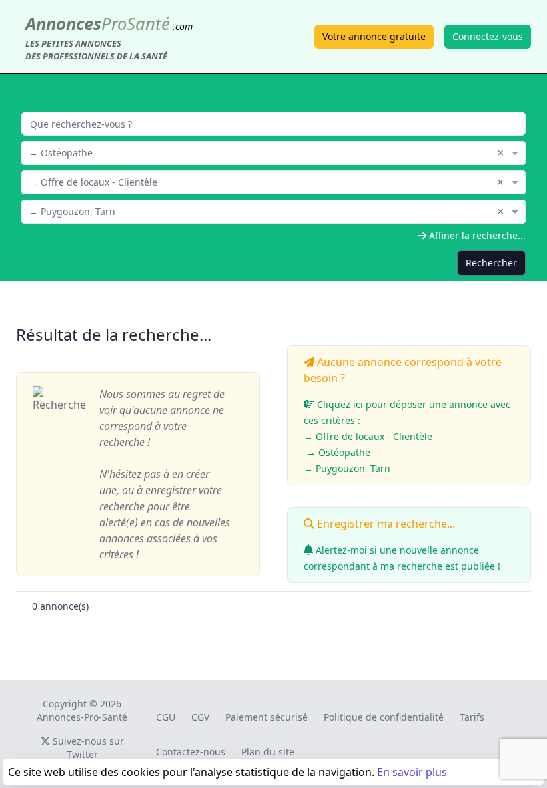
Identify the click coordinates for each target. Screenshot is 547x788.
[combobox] (273, 151)
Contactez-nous (190, 751)
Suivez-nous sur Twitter (87, 748)
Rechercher (491, 262)
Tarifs (472, 717)
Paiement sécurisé (266, 717)
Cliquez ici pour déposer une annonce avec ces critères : (407, 436)
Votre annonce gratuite (374, 36)
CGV (200, 717)
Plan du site (267, 751)
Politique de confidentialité (384, 717)
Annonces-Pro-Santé (82, 717)
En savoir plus (412, 772)
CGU (165, 717)
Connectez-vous (487, 36)
